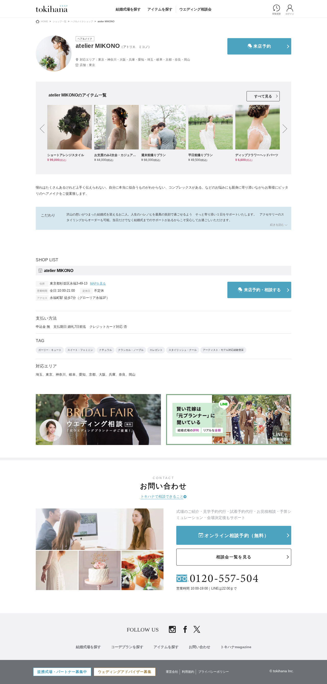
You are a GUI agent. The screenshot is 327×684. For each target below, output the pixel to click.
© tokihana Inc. (282, 671)
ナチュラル (105, 350)
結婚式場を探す (128, 9)
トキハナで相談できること (162, 496)
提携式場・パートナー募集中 (62, 672)
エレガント (156, 350)
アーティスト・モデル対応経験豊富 (223, 350)
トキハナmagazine (235, 647)
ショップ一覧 (59, 21)
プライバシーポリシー (213, 672)
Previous (42, 129)
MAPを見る (98, 283)
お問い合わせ (199, 647)
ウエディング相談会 (195, 9)
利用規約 (188, 672)
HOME (44, 21)
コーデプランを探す (127, 647)
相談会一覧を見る (233, 557)
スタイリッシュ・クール (183, 350)
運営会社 (172, 672)
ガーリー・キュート (49, 350)
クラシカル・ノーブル (131, 350)
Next (284, 129)
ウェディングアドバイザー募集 (124, 672)
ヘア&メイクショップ (82, 21)
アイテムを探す (159, 9)
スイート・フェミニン (80, 350)
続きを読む (275, 224)
